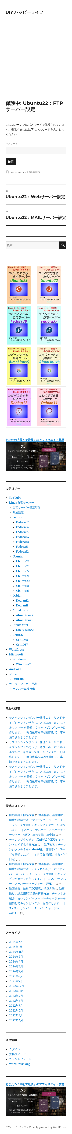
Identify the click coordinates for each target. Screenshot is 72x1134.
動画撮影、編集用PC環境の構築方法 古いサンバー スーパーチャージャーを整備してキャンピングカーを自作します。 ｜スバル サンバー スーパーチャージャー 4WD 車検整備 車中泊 (37, 824)
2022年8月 (16, 1000)
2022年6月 (16, 1010)
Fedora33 (22, 546)
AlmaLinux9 (24, 615)
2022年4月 (16, 1020)
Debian (17, 595)
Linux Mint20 (25, 630)
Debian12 (22, 600)
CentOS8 (22, 639)
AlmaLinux (20, 610)
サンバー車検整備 (24, 688)
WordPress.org (19, 1064)
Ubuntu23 (22, 566)
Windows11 (23, 664)
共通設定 (18, 512)
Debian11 (22, 605)
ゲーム (13, 674)
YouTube (15, 497)
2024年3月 (16, 966)
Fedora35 (22, 532)
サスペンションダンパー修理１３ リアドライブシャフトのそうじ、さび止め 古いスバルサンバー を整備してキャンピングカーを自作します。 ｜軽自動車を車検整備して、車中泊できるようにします (37, 727)
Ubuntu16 (22, 590)
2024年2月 (16, 971)
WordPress (16, 649)
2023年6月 (16, 976)
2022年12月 (16, 986)
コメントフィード (20, 1059)
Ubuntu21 (22, 576)
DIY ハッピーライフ (25, 12)
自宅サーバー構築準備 (27, 507)
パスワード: (12, 143)
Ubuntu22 (22, 571)
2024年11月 (16, 951)
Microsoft (16, 654)
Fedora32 (22, 551)
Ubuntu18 (22, 586)
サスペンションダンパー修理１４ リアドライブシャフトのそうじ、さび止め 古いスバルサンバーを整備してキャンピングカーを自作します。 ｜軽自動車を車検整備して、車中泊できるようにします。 (37, 751)
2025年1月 (15, 947)
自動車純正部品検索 (21, 815)
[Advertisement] (36, 62)
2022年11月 (16, 991)
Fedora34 (22, 537)
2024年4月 (16, 961)
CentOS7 (22, 644)
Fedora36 (22, 527)
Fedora (17, 517)
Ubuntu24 (23, 561)
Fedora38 (22, 541)
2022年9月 (16, 996)
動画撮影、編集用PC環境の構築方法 (32, 888)
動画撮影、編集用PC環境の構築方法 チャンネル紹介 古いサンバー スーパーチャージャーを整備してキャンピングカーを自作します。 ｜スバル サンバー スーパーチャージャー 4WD (37, 873)
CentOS (18, 635)
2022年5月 (16, 1015)
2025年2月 (16, 942)
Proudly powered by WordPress (47, 1127)
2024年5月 (16, 956)
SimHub (18, 679)
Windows (19, 659)
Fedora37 (22, 522)
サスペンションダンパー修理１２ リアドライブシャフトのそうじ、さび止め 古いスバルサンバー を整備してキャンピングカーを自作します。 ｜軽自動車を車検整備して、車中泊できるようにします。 (37, 776)
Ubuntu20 (23, 581)
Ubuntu (18, 556)
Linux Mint (20, 625)
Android (15, 669)
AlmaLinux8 (24, 620)
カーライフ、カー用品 (23, 684)
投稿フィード (17, 1054)
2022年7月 (16, 1005)
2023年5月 (16, 981)
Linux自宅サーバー (21, 502)
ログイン (14, 1049)
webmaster (17, 172)
